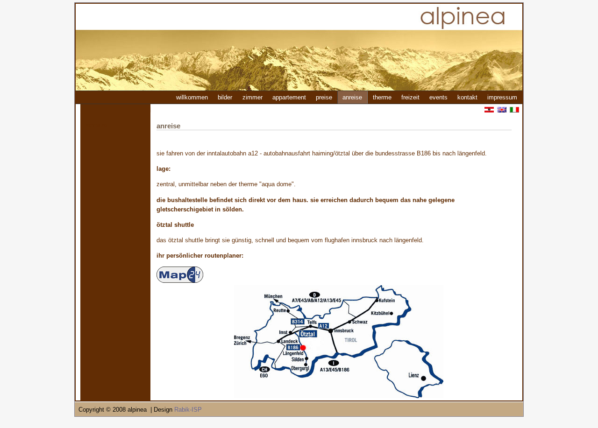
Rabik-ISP (188, 409)
